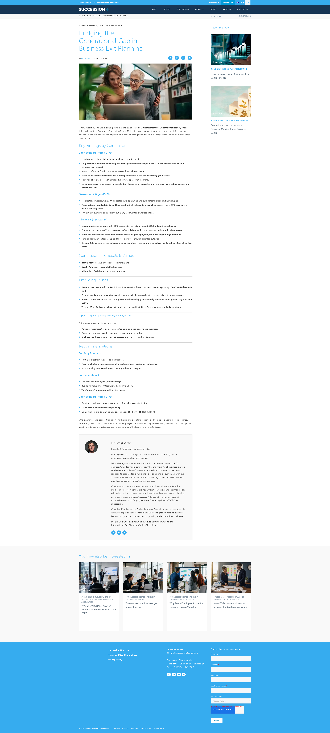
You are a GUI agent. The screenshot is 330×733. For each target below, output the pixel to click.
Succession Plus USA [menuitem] (118, 650)
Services (166, 9)
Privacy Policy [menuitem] (115, 659)
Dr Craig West (87, 58)
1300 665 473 (176, 649)
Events (213, 9)
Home (153, 9)
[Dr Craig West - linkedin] (124, 532)
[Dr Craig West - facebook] (113, 532)
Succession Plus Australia (179, 660)
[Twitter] (214, 16)
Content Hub (183, 9)
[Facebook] (211, 16)
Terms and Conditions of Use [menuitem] (122, 655)
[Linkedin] (217, 16)
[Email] (220, 16)
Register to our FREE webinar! (108, 2)
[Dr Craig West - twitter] (119, 532)
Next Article (243, 16)
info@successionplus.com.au (184, 653)
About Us (227, 9)
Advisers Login (227, 2)
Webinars (199, 9)
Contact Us (242, 9)
